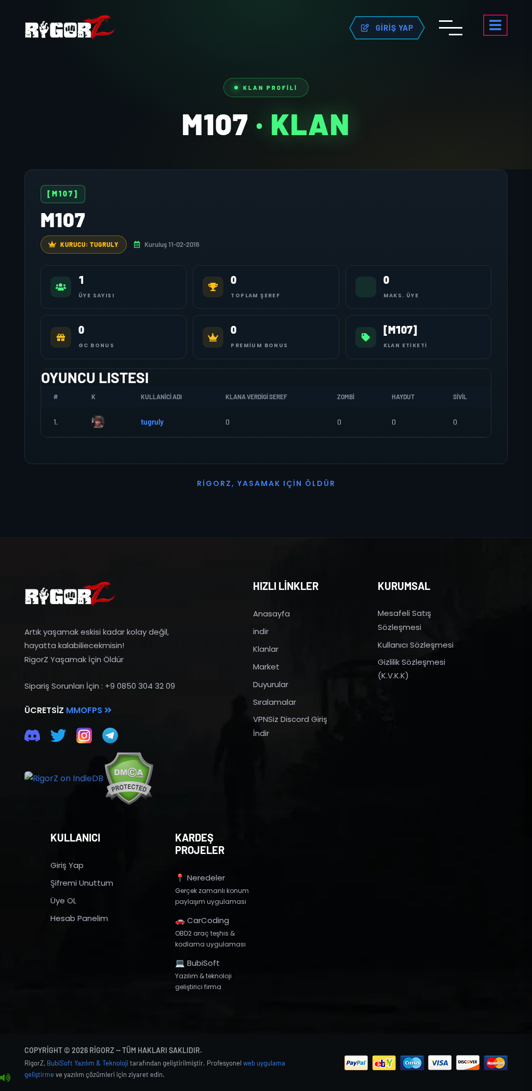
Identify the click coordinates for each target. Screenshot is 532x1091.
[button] (495, 25)
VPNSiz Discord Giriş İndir (290, 726)
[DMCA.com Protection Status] (128, 778)
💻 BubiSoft (197, 962)
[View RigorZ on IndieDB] (63, 778)
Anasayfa (271, 613)
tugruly (152, 421)
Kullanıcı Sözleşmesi (416, 644)
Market (266, 666)
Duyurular (270, 684)
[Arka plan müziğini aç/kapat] (5, 1078)
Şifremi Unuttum (81, 882)
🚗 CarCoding (202, 920)
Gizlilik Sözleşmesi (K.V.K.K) (411, 668)
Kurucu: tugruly (89, 244)
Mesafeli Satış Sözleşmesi (404, 620)
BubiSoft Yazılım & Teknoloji (87, 1063)
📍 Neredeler (200, 877)
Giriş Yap (67, 865)
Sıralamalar (274, 701)
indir (261, 631)
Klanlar (265, 648)
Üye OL (63, 900)
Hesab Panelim (79, 918)
